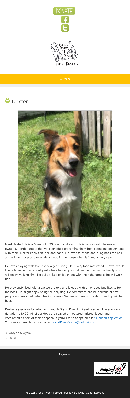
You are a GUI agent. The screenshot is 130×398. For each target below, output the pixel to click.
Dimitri (13, 338)
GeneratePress (95, 392)
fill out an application (108, 318)
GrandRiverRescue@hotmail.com (74, 322)
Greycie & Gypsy (20, 333)
